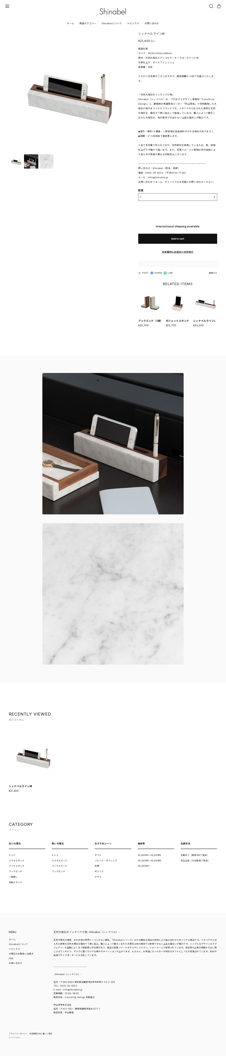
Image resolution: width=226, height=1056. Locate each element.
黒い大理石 (58, 843)
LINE (170, 273)
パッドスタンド (17, 866)
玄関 (97, 866)
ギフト (98, 855)
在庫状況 (185, 843)
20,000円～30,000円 (149, 855)
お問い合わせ (152, 23)
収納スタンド (15, 882)
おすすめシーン (103, 843)
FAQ (11, 958)
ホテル (98, 877)
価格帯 (141, 843)
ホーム (70, 23)
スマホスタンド (17, 860)
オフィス (99, 871)
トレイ (12, 855)
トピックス (133, 23)
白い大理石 (15, 843)
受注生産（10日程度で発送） (195, 860)
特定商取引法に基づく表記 (40, 1033)
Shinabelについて (112, 23)
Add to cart (177, 238)
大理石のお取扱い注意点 (21, 953)
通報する (213, 273)
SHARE (158, 273)
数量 (140, 190)
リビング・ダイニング (106, 860)
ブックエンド (15, 871)
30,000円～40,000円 (149, 860)
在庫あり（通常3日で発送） (195, 855)
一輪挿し (13, 877)
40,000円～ (144, 866)
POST (145, 273)
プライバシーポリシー (18, 1033)
